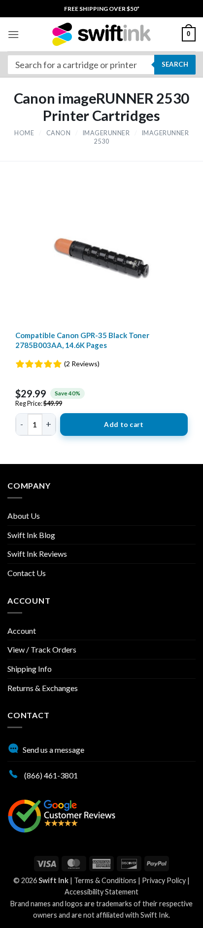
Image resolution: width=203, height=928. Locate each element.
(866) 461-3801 (50, 775)
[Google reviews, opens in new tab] (61, 814)
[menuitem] (101, 8)
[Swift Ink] (101, 34)
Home (24, 133)
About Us (23, 515)
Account (21, 630)
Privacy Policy (164, 880)
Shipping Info (29, 668)
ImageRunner (106, 133)
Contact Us (26, 573)
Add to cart (123, 424)
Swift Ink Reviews (37, 553)
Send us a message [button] (53, 749)
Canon (58, 133)
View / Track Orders (41, 649)
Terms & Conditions (105, 880)
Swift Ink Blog (31, 535)
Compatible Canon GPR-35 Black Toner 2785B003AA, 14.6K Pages (82, 340)
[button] (13, 34)
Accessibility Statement (101, 892)
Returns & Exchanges (42, 688)
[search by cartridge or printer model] (101, 65)
